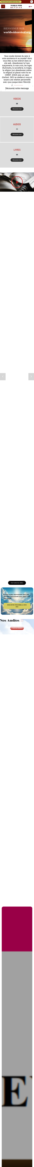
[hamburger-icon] (3, 6)
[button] (25, 48)
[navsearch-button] (31, 1)
